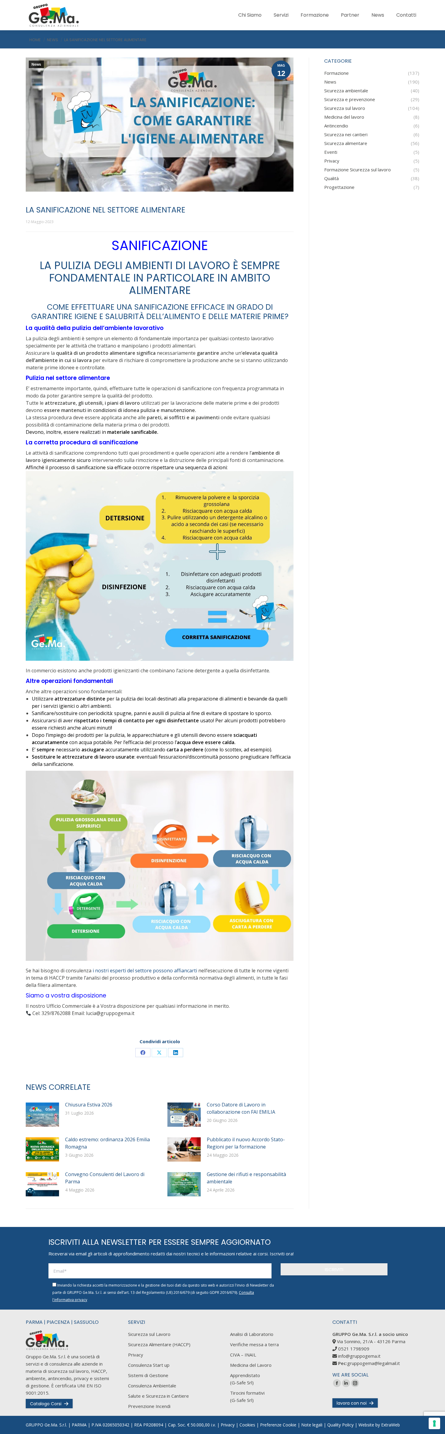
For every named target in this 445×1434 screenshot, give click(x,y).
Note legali (311, 1425)
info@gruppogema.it (359, 1356)
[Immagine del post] (42, 1115)
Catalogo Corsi (45, 1404)
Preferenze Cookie (278, 1425)
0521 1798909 (353, 1349)
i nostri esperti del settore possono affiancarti (144, 970)
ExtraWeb (390, 1425)
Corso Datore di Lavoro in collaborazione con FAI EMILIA (241, 1108)
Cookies (247, 1425)
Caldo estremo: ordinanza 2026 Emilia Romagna (107, 1143)
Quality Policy (340, 1425)
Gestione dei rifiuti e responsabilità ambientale (246, 1178)
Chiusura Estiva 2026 (88, 1104)
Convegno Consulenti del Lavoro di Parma (104, 1178)
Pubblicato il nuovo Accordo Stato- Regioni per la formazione (246, 1143)
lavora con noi (352, 1403)
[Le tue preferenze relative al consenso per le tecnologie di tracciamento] (434, 1423)
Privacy (228, 1425)
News (36, 64)
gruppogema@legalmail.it (373, 1363)
